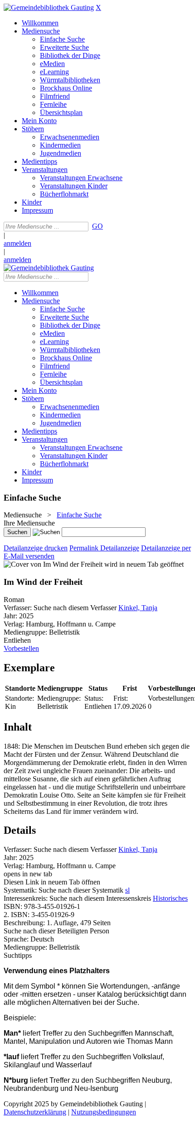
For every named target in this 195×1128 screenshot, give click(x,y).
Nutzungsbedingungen (103, 1112)
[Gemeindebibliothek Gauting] (49, 7)
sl (127, 890)
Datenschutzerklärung (35, 1112)
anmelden (17, 243)
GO (97, 226)
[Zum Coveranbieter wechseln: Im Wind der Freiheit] (53, 564)
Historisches (170, 898)
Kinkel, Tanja (137, 608)
